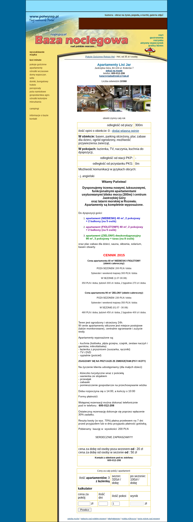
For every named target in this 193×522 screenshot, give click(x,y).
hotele (33, 85)
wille (32, 78)
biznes (159, 45)
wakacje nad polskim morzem (93, 518)
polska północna (129, 518)
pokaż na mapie (114, 70)
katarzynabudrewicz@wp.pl (114, 76)
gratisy (152, 45)
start (160, 35)
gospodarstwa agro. (40, 95)
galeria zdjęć (156, 15)
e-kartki (144, 15)
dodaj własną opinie (125, 130)
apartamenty (36, 68)
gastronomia (156, 37)
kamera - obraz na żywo (117, 15)
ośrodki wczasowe (39, 71)
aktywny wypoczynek (151, 43)
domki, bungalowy (39, 81)
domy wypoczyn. (38, 74)
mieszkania (35, 102)
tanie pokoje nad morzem (149, 518)
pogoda (135, 15)
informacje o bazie (39, 115)
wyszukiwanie (37, 52)
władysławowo (114, 518)
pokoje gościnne (38, 64)
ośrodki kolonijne (38, 98)
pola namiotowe (38, 91)
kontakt (33, 118)
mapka (33, 54)
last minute (35, 60)
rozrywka (158, 40)
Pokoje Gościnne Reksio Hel (100, 56)
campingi (34, 108)
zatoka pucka (73, 518)
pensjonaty (35, 88)
